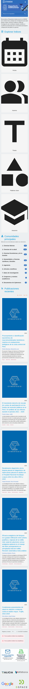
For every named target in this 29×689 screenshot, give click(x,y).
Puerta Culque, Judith (7, 414)
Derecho (11, 424)
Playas (3, 359)
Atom (20, 295)
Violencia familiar (11, 626)
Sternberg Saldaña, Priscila (8, 553)
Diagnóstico (21, 492)
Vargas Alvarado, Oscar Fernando (10, 481)
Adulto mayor (4, 626)
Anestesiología (5, 563)
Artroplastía (11, 563)
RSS (26, 295)
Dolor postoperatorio (18, 563)
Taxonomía (8, 359)
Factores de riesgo (19, 626)
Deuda (8, 424)
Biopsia (9, 492)
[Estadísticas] (25, 2)
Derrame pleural (15, 492)
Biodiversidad (13, 359)
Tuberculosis (4, 492)
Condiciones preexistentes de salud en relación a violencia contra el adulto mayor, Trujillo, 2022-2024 (13, 610)
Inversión (4, 424)
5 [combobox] (12, 631)
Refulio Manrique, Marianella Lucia (10, 349)
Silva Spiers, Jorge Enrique (8, 616)
